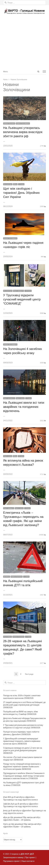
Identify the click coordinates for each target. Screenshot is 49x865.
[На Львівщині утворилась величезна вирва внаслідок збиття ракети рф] (24, 98)
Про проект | (30, 857)
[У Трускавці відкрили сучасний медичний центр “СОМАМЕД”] (24, 265)
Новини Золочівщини (22, 123)
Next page (29, 674)
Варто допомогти (9, 398)
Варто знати (20, 398)
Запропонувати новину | (14, 857)
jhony (5, 810)
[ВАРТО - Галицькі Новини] (24, 11)
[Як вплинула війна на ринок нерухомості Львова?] (24, 429)
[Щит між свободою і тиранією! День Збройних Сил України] (24, 154)
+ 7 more (28, 636)
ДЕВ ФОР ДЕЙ (27, 854)
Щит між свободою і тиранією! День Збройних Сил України (21, 193)
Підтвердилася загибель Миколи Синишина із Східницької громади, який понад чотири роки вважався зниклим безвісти (23, 775)
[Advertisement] (24, 43)
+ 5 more (28, 398)
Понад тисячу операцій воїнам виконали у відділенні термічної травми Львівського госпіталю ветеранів (22, 766)
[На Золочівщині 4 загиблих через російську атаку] (24, 322)
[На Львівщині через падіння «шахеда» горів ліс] (24, 215)
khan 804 (7, 797)
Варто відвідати (18, 290)
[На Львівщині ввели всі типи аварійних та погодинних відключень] (24, 371)
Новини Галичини (9, 123)
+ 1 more (26, 576)
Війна (15, 184)
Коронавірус (7, 636)
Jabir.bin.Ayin (9, 804)
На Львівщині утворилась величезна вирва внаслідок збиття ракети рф (22, 132)
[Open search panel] (38, 71)
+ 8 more (21, 456)
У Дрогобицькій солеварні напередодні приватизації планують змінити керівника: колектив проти (21, 741)
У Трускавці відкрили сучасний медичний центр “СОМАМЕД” (22, 299)
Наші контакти (27, 861)
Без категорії (8, 184)
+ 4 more (21, 184)
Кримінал (7, 576)
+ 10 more (28, 290)
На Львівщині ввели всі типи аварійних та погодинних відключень (23, 407)
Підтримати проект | (12, 861)
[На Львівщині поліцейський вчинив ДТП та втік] (24, 543)
